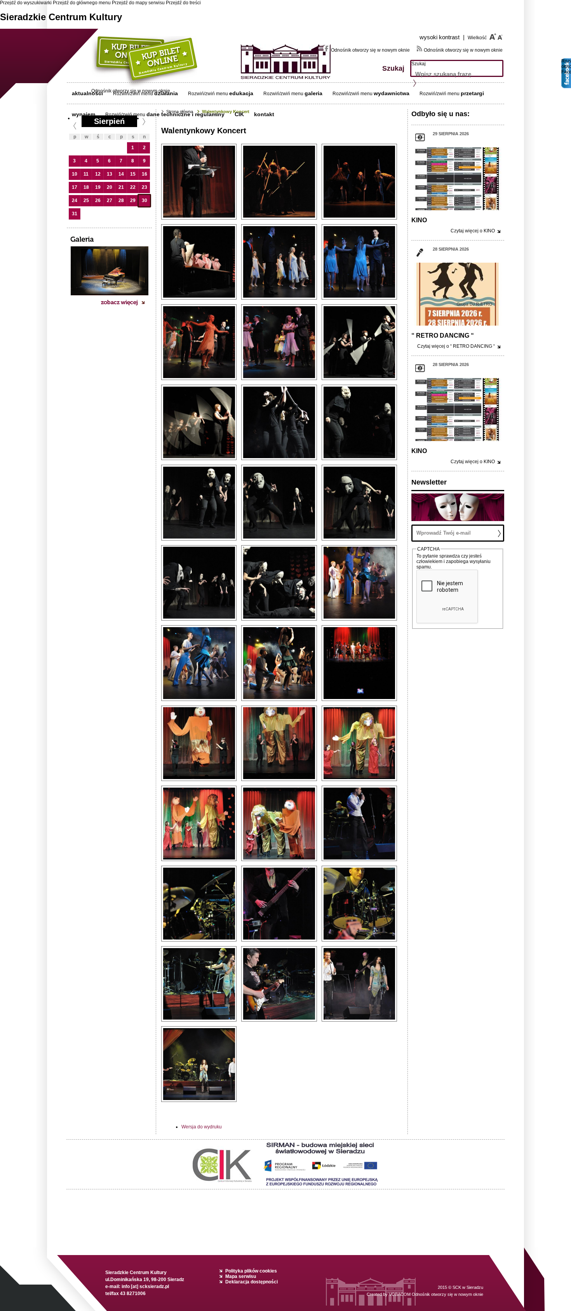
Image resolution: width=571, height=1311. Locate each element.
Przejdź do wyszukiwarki (26, 2)
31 (74, 213)
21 (121, 187)
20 (109, 187)
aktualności (87, 93)
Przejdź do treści (183, 2)
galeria (313, 93)
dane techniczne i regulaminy (185, 114)
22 (133, 187)
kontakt (264, 114)
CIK (239, 114)
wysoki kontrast (442, 37)
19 (98, 187)
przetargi (472, 93)
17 (74, 187)
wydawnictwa (391, 93)
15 (133, 174)
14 (121, 174)
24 (74, 200)
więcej (473, 231)
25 (86, 200)
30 (144, 200)
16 (144, 174)
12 (98, 174)
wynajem (83, 114)
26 (98, 200)
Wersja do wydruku (201, 1127)
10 (74, 174)
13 (109, 174)
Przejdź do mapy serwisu (138, 2)
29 (133, 200)
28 (121, 200)
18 (86, 187)
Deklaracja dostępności (251, 1282)
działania (166, 93)
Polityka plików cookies (251, 1271)
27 (109, 200)
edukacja (241, 93)
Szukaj (418, 63)
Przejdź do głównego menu (82, 2)
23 (144, 187)
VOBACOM (436, 1294)
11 (86, 174)
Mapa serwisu (240, 1276)
